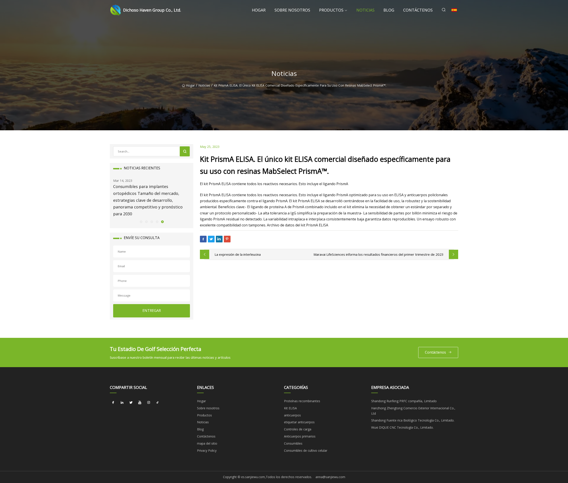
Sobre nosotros (292, 10)
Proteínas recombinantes (302, 401)
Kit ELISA (290, 408)
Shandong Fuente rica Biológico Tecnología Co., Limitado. (412, 420)
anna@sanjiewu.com (330, 477)
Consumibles (293, 443)
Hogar (259, 10)
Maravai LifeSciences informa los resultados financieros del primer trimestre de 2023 (379, 254)
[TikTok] (157, 402)
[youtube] (139, 402)
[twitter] (131, 402)
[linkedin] (122, 402)
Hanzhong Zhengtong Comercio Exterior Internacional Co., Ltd (413, 411)
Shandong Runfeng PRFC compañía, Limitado (404, 401)
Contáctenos (418, 10)
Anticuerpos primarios (300, 436)
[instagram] (148, 402)
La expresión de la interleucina (238, 254)
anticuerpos (292, 415)
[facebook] (113, 402)
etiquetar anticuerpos (299, 422)
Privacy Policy (207, 450)
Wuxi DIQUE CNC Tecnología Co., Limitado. (402, 427)
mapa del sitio (207, 443)
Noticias (365, 10)
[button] (140, 221)
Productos (331, 10)
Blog (388, 10)
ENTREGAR (151, 310)
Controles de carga (297, 429)
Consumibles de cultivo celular (305, 450)
